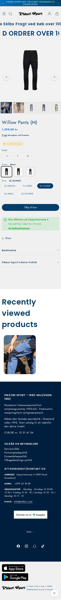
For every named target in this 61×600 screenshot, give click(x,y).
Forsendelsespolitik (15, 456)
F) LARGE (27, 185)
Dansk (29, 532)
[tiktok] (42, 546)
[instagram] (26, 546)
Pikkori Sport (40, 586)
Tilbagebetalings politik (18, 460)
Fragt (4, 135)
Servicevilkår (11, 449)
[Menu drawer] (4, 13)
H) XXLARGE (27, 193)
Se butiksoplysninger (19, 228)
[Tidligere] (3, 3)
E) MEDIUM (10, 185)
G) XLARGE (45, 185)
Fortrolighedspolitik (15, 452)
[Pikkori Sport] (30, 14)
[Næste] (58, 3)
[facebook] (18, 546)
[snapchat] (34, 546)
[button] (10, 13)
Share (8, 238)
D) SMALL (9, 193)
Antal (4, 150)
